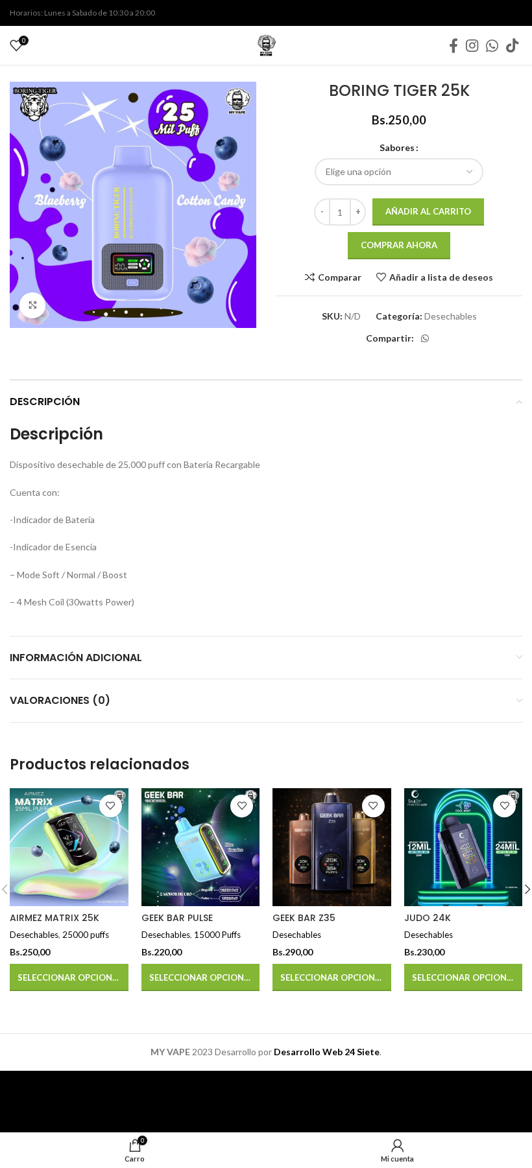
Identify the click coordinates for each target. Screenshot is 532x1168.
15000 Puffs (217, 934)
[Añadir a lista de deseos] (110, 806)
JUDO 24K (427, 917)
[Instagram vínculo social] (472, 45)
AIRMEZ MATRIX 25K (54, 917)
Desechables (450, 315)
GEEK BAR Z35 (303, 917)
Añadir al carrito (428, 211)
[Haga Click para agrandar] (32, 305)
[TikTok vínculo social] (512, 45)
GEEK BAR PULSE (177, 917)
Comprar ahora (399, 245)
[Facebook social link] (453, 45)
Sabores (397, 147)
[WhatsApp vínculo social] (492, 45)
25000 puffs (85, 934)
